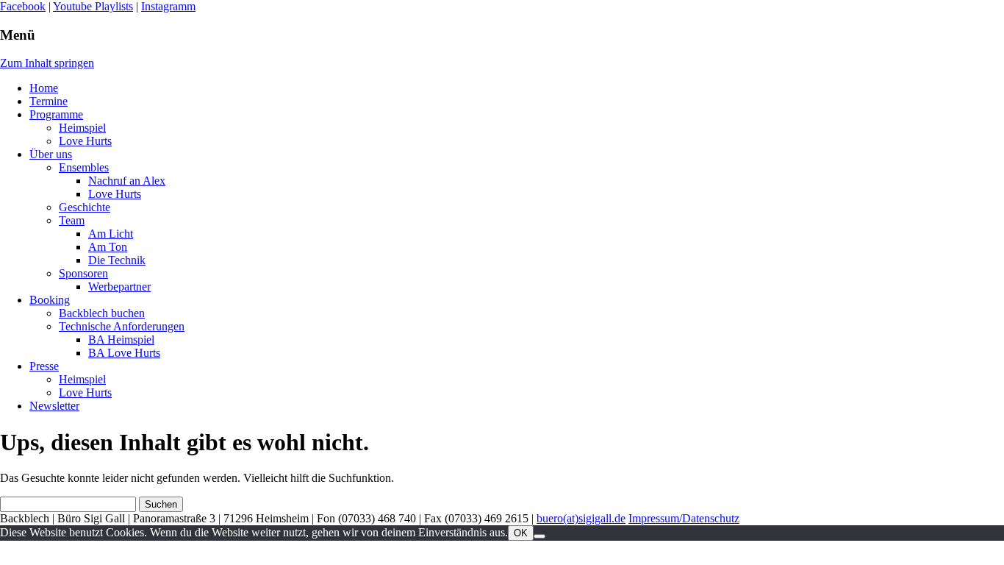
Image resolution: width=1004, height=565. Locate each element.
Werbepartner (119, 286)
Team (72, 220)
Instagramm (168, 6)
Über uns (50, 154)
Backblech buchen (102, 313)
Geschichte (84, 207)
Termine (48, 101)
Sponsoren (83, 273)
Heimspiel (82, 127)
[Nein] (539, 536)
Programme (56, 114)
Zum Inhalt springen (47, 63)
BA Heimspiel (121, 339)
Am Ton (107, 247)
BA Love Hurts (124, 353)
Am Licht (110, 233)
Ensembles (84, 167)
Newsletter (54, 405)
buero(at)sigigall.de (581, 518)
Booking (49, 300)
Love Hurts (85, 141)
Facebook (23, 6)
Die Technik (117, 260)
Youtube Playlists (93, 6)
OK (521, 533)
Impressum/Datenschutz (683, 518)
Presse (44, 366)
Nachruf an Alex (126, 180)
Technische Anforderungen (121, 326)
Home (43, 88)
